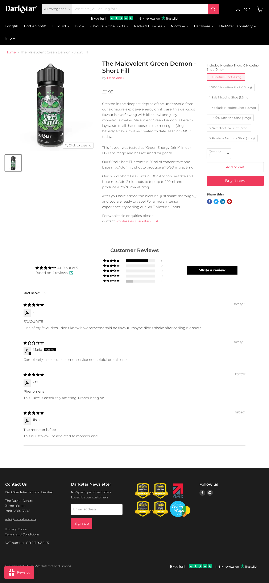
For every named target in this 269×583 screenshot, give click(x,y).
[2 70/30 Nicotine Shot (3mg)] (231, 122)
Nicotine (178, 26)
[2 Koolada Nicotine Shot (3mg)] (233, 143)
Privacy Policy (16, 529)
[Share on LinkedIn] (222, 201)
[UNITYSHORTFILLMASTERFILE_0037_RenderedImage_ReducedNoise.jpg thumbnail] (13, 163)
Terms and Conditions (22, 534)
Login (246, 9)
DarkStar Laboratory (236, 26)
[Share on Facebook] (209, 201)
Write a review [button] (212, 270)
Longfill (11, 26)
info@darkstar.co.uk (20, 519)
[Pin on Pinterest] (229, 201)
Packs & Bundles (148, 26)
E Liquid (59, 26)
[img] (34, 305)
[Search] (213, 9)
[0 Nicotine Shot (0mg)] (226, 82)
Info (9, 38)
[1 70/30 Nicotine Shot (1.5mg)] (231, 92)
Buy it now (235, 180)
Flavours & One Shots (108, 26)
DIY (78, 26)
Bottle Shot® (35, 26)
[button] (111, 260)
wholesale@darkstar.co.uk (137, 221)
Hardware (202, 26)
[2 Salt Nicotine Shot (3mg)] (229, 133)
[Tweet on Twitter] (216, 201)
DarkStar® (115, 78)
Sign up (81, 523)
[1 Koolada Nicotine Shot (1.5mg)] (233, 112)
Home (10, 52)
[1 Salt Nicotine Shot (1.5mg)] (230, 102)
